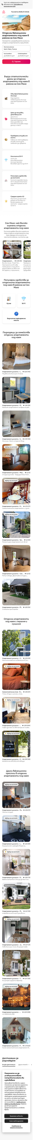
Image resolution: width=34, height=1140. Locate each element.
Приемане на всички (16, 1116)
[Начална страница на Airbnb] (3, 12)
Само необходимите (16, 1121)
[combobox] (16, 49)
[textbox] (9, 56)
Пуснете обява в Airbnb (20, 12)
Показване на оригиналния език (13, 5)
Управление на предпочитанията (16, 1127)
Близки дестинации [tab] (8, 1064)
